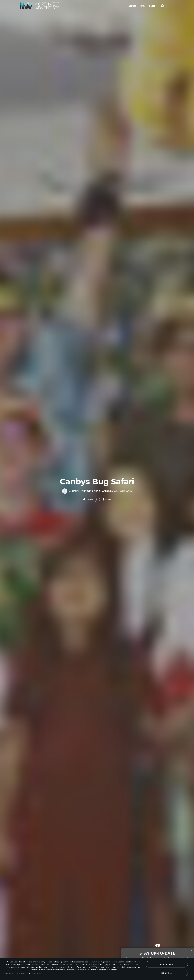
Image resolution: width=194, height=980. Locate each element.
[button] (88, 499)
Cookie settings (36, 973)
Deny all (166, 973)
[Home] (39, 6)
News (143, 6)
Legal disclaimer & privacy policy (17, 973)
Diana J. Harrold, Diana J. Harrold (91, 491)
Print (152, 6)
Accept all (166, 964)
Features (131, 6)
